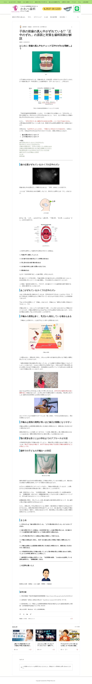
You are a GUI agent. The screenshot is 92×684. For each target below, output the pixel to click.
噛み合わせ (30, 609)
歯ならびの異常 (23, 609)
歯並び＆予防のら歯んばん (18, 17)
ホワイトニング (37, 17)
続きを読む (62, 17)
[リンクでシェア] (30, 614)
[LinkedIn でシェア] (27, 614)
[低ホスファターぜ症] (22, 635)
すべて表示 (77, 626)
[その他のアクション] (72, 27)
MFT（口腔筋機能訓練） (39, 609)
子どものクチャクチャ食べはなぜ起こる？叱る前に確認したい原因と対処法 (69, 644)
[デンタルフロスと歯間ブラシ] (46, 635)
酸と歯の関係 (53, 17)
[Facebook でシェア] (20, 614)
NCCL (29, 17)
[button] (78, 17)
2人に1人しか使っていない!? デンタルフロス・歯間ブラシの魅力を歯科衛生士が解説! (45, 644)
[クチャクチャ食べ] (69, 635)
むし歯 (46, 17)
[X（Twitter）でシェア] (23, 614)
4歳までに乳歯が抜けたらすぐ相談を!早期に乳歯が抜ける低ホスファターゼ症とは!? (22, 644)
